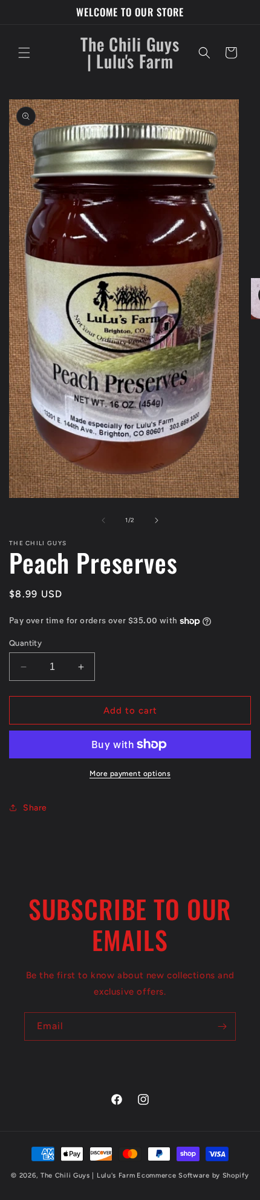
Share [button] (35, 808)
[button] (24, 52)
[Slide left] (103, 520)
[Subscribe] (222, 1026)
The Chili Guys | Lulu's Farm (88, 1175)
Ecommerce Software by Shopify (193, 1175)
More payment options (130, 773)
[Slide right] (156, 520)
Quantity (25, 643)
